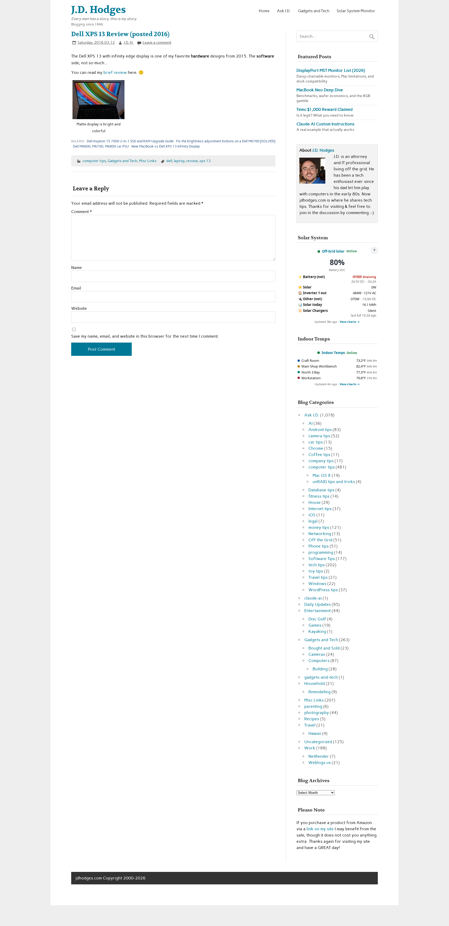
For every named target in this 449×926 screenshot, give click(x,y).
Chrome (315, 448)
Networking (319, 533)
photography (316, 712)
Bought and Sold (324, 648)
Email (76, 288)
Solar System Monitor (356, 10)
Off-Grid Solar (333, 251)
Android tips (320, 429)
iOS (311, 514)
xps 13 (205, 160)
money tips (318, 527)
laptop (179, 160)
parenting (313, 706)
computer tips (94, 160)
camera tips (319, 435)
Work (309, 747)
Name (76, 268)
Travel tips (318, 577)
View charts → (350, 322)
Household (314, 683)
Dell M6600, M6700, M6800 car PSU (101, 146)
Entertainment (317, 610)
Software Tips (321, 558)
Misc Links (147, 160)
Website (79, 308)
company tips (321, 460)
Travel (309, 725)
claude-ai (313, 598)
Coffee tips (319, 454)
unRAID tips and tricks (334, 481)
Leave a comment (157, 42)
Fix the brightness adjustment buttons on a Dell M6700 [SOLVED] (225, 141)
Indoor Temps (333, 352)
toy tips (315, 571)
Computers (318, 660)
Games (314, 625)
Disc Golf (317, 618)
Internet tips (320, 508)
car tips (315, 442)
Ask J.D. (283, 10)
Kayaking (317, 631)
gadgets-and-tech (321, 677)
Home (264, 10)
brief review (115, 72)
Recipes (311, 718)
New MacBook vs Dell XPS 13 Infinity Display (165, 146)
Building (320, 668)
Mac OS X (322, 475)
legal (313, 521)
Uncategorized (318, 741)
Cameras (316, 654)
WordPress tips (323, 589)
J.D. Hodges (323, 150)
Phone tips (318, 546)
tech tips (316, 564)
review (191, 160)
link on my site (320, 828)
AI (310, 423)
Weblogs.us (319, 762)
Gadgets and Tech (313, 10)
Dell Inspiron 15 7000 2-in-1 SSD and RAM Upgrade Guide (130, 141)
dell (169, 160)
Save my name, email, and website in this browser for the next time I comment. (145, 336)
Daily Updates (317, 604)
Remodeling (319, 691)
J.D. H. (129, 42)
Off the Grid (320, 539)
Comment (81, 212)
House (314, 502)
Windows (317, 583)
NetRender (318, 756)
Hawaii (314, 733)
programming (320, 552)
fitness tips (318, 496)
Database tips (321, 489)
